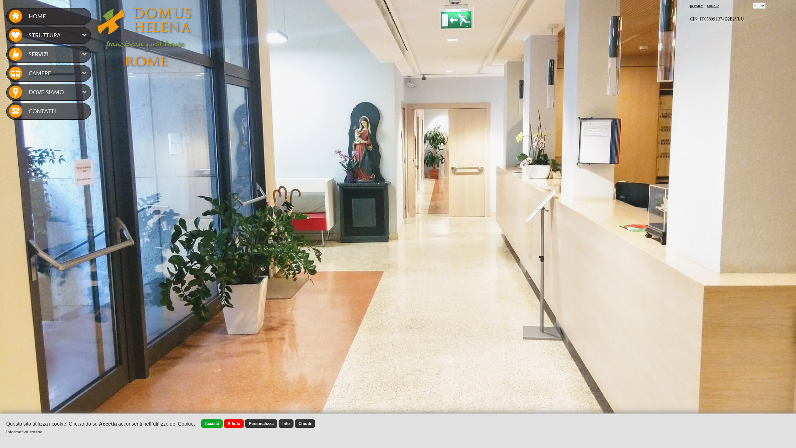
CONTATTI (42, 111)
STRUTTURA (45, 35)
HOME (37, 16)
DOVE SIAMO (46, 92)
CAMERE (40, 73)
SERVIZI (39, 54)
